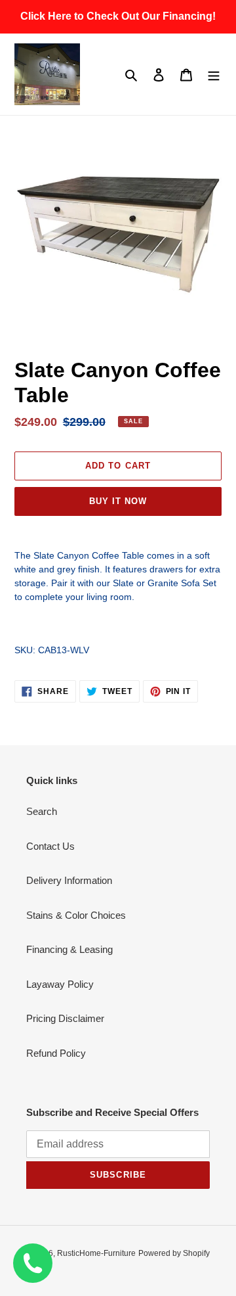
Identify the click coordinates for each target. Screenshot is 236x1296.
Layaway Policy (60, 984)
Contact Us (50, 846)
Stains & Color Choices (76, 915)
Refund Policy (56, 1053)
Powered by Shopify (174, 1253)
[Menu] (213, 74)
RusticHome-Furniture (96, 1253)
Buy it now (118, 501)
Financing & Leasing (69, 949)
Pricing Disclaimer (65, 1018)
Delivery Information (69, 880)
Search (41, 811)
